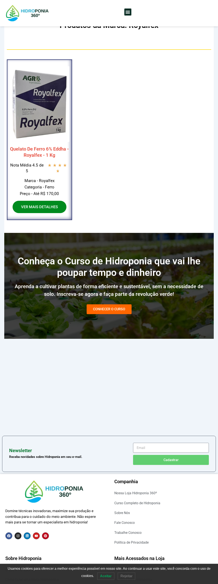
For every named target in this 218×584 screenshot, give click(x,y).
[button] (127, 12)
